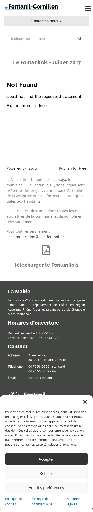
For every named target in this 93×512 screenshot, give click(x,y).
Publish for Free (72, 168)
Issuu (32, 168)
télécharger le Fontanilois (46, 265)
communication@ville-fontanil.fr (36, 236)
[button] (85, 401)
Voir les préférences (46, 487)
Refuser (46, 473)
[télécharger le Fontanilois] (46, 250)
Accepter (46, 459)
